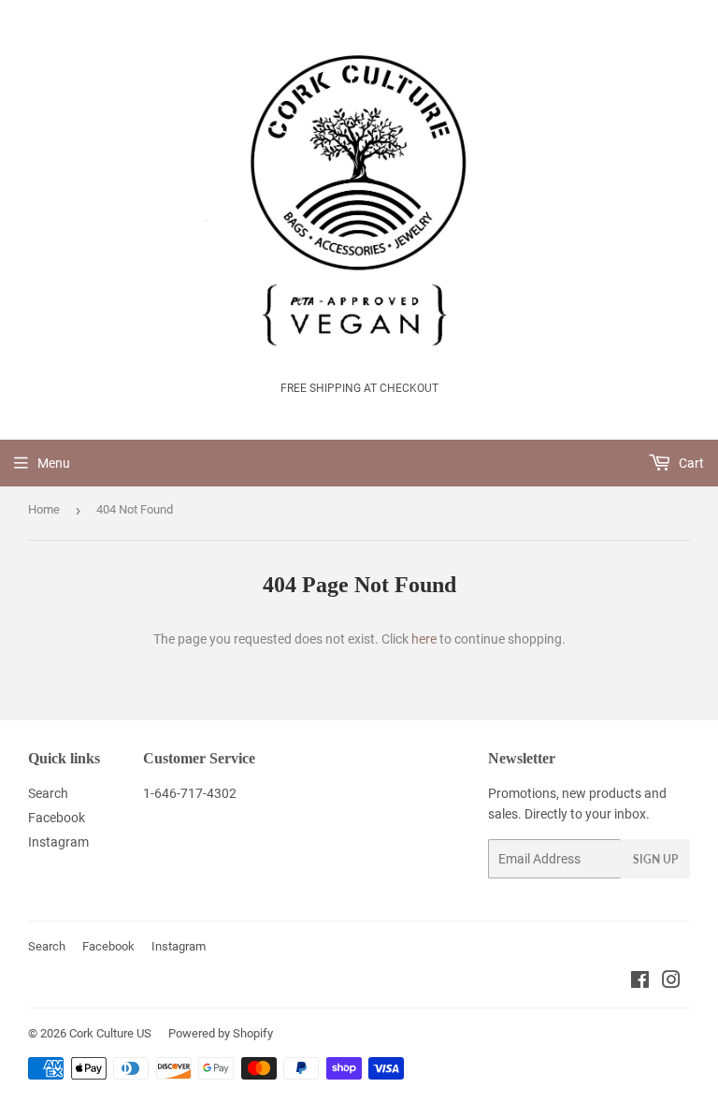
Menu (53, 463)
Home (44, 509)
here (424, 638)
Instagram (58, 841)
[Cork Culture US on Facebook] (640, 982)
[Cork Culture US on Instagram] (671, 982)
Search (48, 793)
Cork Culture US (110, 1033)
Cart (690, 463)
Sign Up (655, 859)
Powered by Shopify (220, 1033)
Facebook (56, 817)
